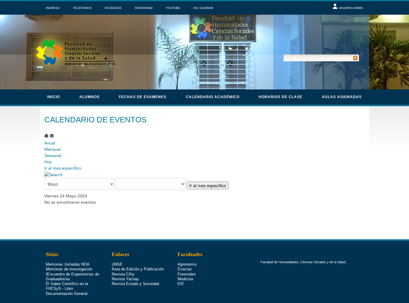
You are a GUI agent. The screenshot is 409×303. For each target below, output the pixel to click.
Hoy (48, 161)
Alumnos (89, 97)
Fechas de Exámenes (142, 97)
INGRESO (53, 8)
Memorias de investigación (69, 269)
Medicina (185, 279)
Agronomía (187, 264)
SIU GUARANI (203, 8)
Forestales (187, 274)
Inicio (53, 97)
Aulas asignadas (342, 97)
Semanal (52, 155)
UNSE (117, 264)
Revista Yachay (125, 279)
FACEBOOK (113, 8)
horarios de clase (280, 97)
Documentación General (66, 293)
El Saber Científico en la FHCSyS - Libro (67, 286)
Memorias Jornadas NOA (68, 264)
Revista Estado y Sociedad (135, 283)
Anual (49, 143)
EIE (181, 283)
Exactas (185, 269)
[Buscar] (53, 174)
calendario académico (213, 97)
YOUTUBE (173, 8)
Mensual (52, 149)
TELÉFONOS (82, 8)
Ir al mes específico (62, 168)
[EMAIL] (52, 135)
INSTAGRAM (143, 8)
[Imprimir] (47, 135)
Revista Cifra (123, 274)
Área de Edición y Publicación (138, 269)
